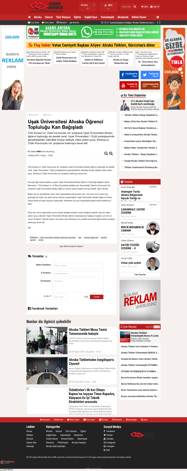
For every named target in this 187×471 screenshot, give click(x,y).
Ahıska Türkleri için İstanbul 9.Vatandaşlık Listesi (140, 346)
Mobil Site (59, 419)
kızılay (41, 239)
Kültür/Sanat (139, 17)
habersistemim (96, 468)
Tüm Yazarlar (140, 274)
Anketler (75, 22)
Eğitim (77, 17)
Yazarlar (104, 419)
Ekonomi (50, 442)
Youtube (109, 438)
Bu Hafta (157, 327)
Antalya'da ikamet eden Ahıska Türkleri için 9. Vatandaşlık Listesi (140, 359)
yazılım (88, 468)
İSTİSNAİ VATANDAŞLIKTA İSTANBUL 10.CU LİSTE (140, 371)
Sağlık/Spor (90, 17)
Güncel (49, 17)
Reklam (29, 435)
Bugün (148, 327)
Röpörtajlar (82, 438)
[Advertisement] (71, 90)
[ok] (135, 6)
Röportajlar (132, 419)
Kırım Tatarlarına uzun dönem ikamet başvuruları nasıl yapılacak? (140, 390)
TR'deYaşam (62, 442)
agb (79, 237)
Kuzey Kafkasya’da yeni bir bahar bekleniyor (140, 383)
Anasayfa (34, 115)
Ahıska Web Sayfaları (55, 446)
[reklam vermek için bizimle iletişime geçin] (13, 109)
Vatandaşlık (107, 17)
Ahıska (38, 17)
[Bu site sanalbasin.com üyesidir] (7, 464)
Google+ (110, 446)
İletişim (29, 438)
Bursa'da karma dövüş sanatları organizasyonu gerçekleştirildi (140, 377)
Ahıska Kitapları (79, 442)
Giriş (145, 6)
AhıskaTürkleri (67, 438)
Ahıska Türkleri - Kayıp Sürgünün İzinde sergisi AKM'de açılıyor (140, 154)
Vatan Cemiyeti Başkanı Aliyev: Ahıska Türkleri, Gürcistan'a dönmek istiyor (111, 45)
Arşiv (145, 419)
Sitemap (30, 446)
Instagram (110, 442)
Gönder (97, 297)
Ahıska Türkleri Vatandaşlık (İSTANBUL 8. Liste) (140, 365)
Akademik (123, 17)
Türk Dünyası (63, 17)
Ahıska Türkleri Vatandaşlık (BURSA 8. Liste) (140, 352)
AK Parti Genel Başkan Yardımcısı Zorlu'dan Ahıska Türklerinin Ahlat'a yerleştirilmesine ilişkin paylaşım (140, 127)
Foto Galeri (34, 22)
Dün (152, 327)
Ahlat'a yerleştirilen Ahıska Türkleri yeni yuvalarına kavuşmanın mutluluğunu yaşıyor (140, 134)
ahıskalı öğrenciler (91, 237)
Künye (29, 431)
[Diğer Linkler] (158, 17)
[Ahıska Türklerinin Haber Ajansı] (45, 13)
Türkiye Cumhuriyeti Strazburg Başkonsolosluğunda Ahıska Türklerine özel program (140, 167)
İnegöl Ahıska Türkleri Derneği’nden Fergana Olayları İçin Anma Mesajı (140, 160)
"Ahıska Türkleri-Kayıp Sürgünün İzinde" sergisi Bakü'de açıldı (140, 114)
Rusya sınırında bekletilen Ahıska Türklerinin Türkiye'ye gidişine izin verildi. (140, 396)
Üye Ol (156, 6)
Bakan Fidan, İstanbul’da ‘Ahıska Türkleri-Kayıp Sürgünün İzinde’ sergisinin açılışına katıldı (140, 147)
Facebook (110, 431)
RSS (108, 450)
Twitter (109, 435)
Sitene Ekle (31, 442)
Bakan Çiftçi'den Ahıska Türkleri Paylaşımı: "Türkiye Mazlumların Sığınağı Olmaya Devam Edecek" (140, 121)
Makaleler (63, 22)
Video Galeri (49, 22)
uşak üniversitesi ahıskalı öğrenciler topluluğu (58, 237)
